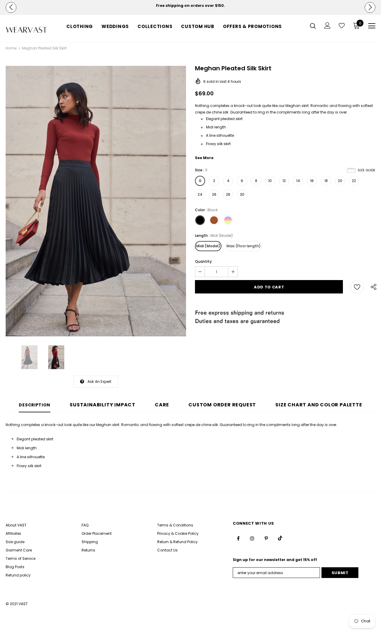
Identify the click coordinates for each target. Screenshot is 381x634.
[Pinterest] (266, 538)
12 (284, 180)
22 (354, 180)
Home (11, 48)
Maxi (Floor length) (244, 245)
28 (228, 194)
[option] (190, 5)
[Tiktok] (280, 538)
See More (204, 157)
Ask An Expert (100, 381)
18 (326, 180)
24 (200, 194)
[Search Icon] (313, 26)
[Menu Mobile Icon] (371, 25)
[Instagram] (252, 538)
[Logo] (26, 30)
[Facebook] (238, 538)
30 (242, 194)
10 (270, 180)
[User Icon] (327, 25)
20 (340, 180)
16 (312, 180)
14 (298, 180)
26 (214, 194)
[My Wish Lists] (342, 26)
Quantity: (204, 261)
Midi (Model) (208, 245)
